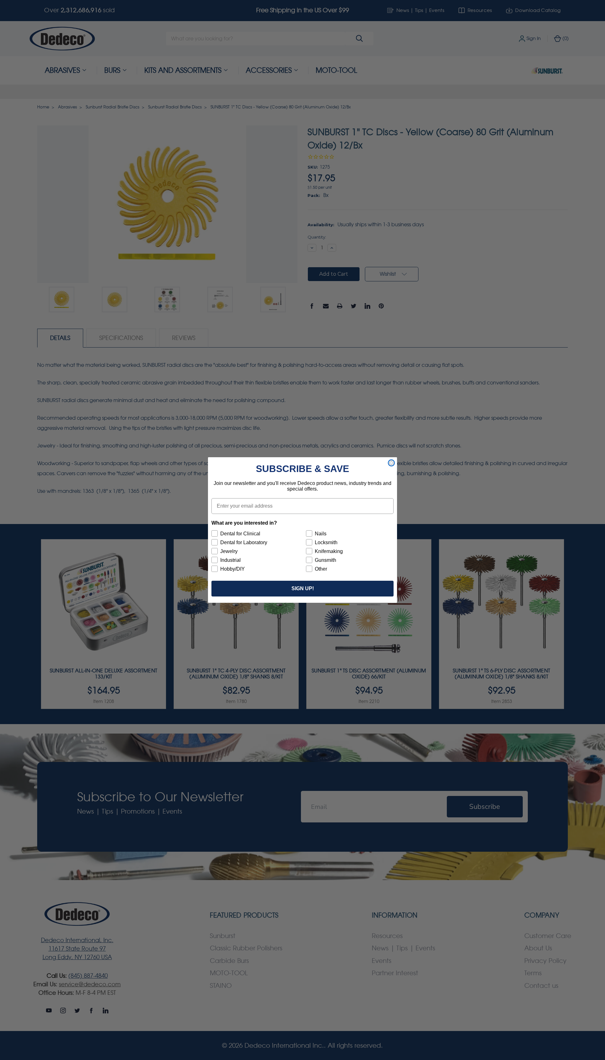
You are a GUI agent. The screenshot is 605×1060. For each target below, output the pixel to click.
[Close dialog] (391, 463)
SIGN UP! (302, 588)
